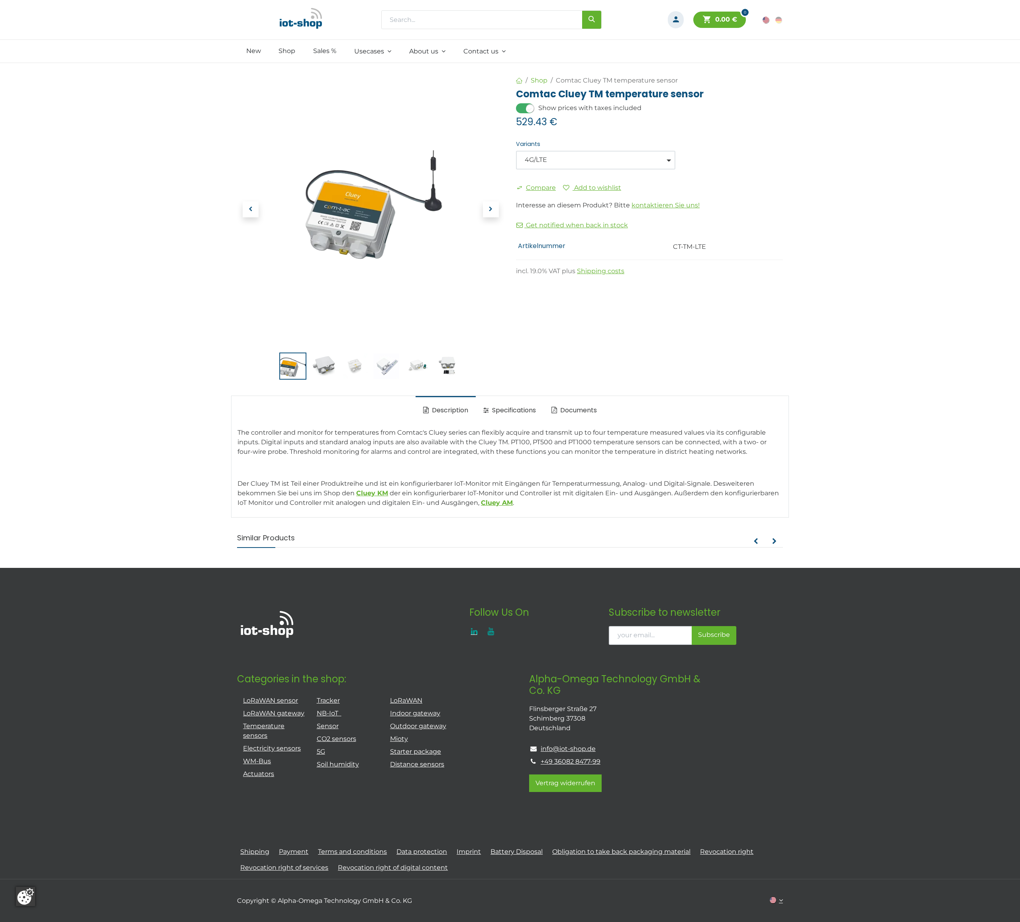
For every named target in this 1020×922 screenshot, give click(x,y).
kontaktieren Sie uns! (666, 205)
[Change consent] (25, 896)
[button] (250, 209)
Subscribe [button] (714, 634)
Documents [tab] (578, 410)
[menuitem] (253, 51)
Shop (539, 80)
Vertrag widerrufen (565, 783)
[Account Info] (676, 19)
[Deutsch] (779, 20)
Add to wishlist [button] (597, 187)
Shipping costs (600, 271)
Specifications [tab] (513, 410)
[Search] (591, 19)
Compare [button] (541, 187)
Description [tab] (449, 410)
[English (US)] (766, 20)
